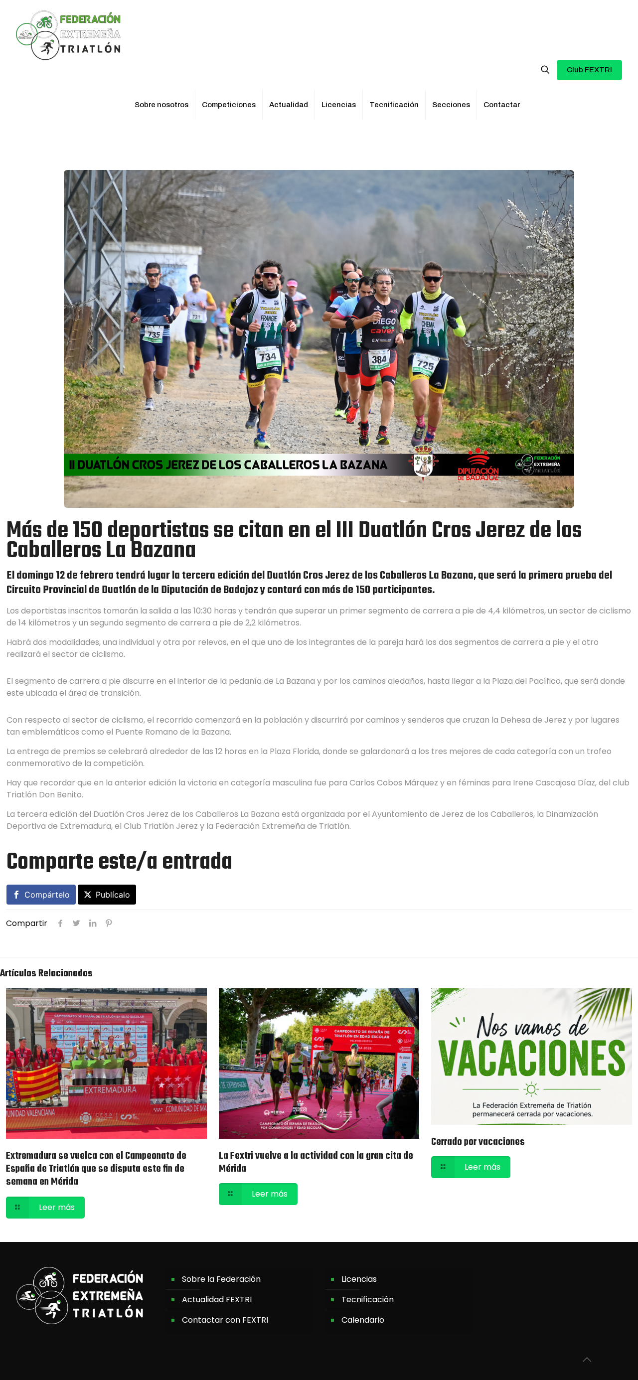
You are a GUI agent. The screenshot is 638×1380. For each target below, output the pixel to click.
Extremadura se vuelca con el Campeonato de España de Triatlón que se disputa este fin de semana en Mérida (96, 1169)
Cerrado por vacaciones (478, 1142)
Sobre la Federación (221, 1279)
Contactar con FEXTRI (225, 1320)
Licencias (359, 1279)
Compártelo (47, 895)
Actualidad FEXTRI (217, 1299)
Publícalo (113, 895)
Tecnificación (367, 1299)
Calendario (362, 1320)
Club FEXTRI (589, 70)
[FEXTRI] (68, 35)
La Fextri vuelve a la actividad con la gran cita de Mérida (316, 1162)
